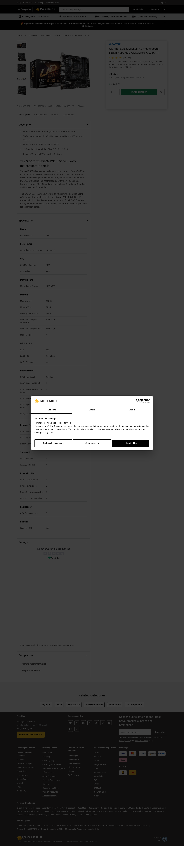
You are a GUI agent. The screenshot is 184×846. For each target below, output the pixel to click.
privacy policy (106, 429)
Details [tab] (92, 410)
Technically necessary (53, 443)
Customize (90, 443)
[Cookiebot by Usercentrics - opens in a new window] (138, 401)
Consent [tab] (52, 410)
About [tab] (132, 410)
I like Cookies (130, 443)
